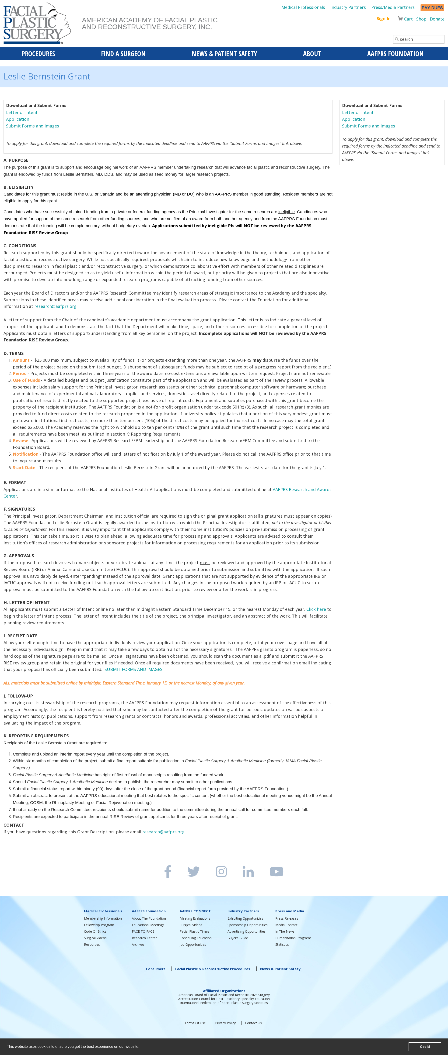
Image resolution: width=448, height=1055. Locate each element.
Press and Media (289, 911)
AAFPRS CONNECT (195, 911)
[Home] (43, 24)
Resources (92, 944)
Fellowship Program (99, 925)
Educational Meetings (148, 925)
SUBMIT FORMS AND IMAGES (133, 669)
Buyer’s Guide (238, 938)
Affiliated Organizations (224, 990)
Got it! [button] (425, 1046)
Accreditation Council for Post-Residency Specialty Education (224, 999)
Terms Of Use (195, 1023)
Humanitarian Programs (293, 938)
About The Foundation (149, 918)
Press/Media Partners (393, 7)
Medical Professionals (303, 7)
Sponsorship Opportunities (248, 925)
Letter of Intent (22, 112)
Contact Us (253, 1023)
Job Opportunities (193, 944)
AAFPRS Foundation (149, 911)
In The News (284, 931)
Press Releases (286, 918)
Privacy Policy (225, 1023)
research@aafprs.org (55, 306)
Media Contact (286, 925)
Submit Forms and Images (32, 126)
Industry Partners (348, 7)
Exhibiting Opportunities (245, 918)
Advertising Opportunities (247, 931)
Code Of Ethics (95, 931)
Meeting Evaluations (195, 918)
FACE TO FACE (143, 931)
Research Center (144, 938)
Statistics (282, 944)
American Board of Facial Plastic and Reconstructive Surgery (224, 995)
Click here (316, 609)
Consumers (155, 968)
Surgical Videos (95, 938)
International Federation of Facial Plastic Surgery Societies (224, 1002)
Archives (138, 944)
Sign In (384, 18)
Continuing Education (196, 938)
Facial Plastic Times (194, 931)
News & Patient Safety (280, 968)
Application (19, 119)
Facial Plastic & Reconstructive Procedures (212, 968)
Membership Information (103, 918)
